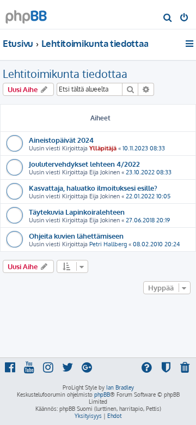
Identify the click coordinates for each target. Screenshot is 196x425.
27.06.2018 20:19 (148, 220)
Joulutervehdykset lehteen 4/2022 (84, 163)
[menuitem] (168, 18)
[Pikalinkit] (190, 43)
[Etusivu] (26, 14)
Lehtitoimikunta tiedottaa (65, 73)
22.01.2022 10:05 (148, 196)
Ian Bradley (120, 387)
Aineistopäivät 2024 (61, 139)
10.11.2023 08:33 (143, 148)
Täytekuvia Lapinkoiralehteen (77, 211)
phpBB (102, 394)
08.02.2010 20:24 (156, 244)
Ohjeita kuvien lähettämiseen (76, 235)
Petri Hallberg (108, 244)
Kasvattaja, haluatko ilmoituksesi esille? (93, 187)
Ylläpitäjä (103, 148)
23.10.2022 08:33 (148, 172)
